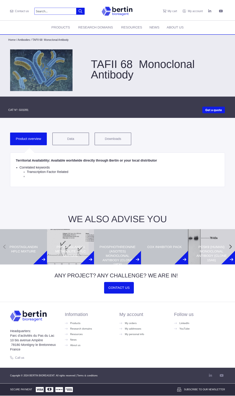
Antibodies (24, 39)
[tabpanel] (117, 170)
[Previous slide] (4, 246)
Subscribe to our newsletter (204, 389)
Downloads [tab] (113, 139)
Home (12, 39)
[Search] (80, 11)
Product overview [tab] (28, 139)
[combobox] (55, 11)
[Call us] (11, 357)
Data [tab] (70, 139)
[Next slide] (230, 246)
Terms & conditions (87, 375)
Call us (19, 357)
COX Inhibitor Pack (164, 231)
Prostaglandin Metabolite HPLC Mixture (70, 235)
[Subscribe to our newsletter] (179, 390)
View (23, 264)
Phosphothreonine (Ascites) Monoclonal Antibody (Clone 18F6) (117, 240)
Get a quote (213, 110)
